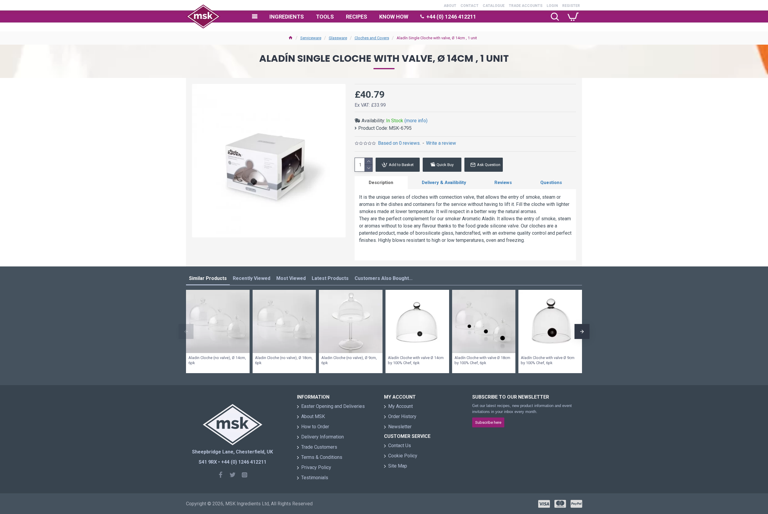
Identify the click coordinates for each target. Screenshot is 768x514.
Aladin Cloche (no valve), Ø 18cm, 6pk (284, 360)
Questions (551, 182)
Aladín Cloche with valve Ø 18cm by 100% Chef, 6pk (482, 360)
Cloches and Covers (372, 38)
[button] (186, 331)
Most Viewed (291, 278)
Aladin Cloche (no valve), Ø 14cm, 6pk (217, 360)
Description (381, 182)
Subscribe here (488, 422)
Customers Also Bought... (383, 278)
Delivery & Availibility (444, 182)
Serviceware (310, 38)
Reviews (503, 182)
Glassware (338, 38)
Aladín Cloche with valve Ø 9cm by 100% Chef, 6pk (547, 360)
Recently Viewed (251, 278)
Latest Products (330, 278)
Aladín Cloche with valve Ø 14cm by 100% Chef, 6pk (416, 360)
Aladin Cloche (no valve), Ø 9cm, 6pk (349, 360)
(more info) (416, 120)
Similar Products (208, 278)
